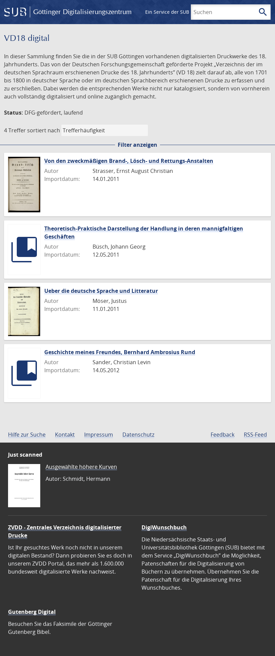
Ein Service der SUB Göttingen (179, 12)
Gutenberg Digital (32, 611)
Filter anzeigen (137, 144)
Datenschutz (138, 434)
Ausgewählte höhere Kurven (81, 466)
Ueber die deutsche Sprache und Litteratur (101, 290)
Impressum (98, 434)
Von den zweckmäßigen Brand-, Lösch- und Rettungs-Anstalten (128, 161)
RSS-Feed (255, 434)
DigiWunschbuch (164, 527)
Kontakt (65, 434)
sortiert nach (43, 130)
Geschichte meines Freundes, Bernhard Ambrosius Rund (119, 352)
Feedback (222, 434)
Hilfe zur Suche (27, 434)
